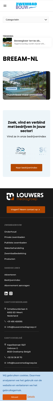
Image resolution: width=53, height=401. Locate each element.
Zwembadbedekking (15, 253)
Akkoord (14, 397)
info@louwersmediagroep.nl (21, 327)
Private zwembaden (14, 237)
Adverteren (10, 274)
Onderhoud (10, 231)
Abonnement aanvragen (17, 285)
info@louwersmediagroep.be (22, 363)
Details (31, 396)
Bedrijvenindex (12, 280)
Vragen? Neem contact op (24, 209)
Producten (9, 259)
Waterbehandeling (14, 248)
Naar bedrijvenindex (26, 167)
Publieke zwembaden (15, 242)
